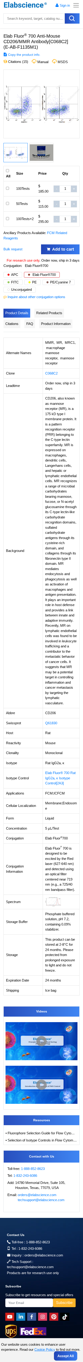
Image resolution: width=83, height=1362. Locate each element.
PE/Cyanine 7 (60, 282)
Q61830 (51, 723)
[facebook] (32, 1317)
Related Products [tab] (49, 313)
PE (34, 282)
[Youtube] (10, 1317)
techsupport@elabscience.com (41, 1200)
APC (14, 275)
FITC (15, 282)
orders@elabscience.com (37, 1195)
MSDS (63, 62)
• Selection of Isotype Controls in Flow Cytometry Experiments (41, 1140)
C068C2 (51, 373)
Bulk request (12, 249)
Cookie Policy (44, 1349)
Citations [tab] (11, 324)
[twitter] (65, 1317)
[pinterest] (54, 1317)
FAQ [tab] (29, 324)
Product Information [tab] (56, 324)
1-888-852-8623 (33, 1169)
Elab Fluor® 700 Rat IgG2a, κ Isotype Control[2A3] (60, 778)
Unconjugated (21, 289)
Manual (42, 62)
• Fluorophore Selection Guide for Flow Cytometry (41, 1133)
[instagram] (43, 1317)
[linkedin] (21, 1317)
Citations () (17, 62)
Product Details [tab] (16, 313)
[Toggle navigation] (75, 5)
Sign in (65, 5)
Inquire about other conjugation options (36, 297)
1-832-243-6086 (25, 1175)
